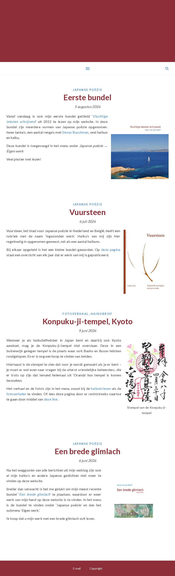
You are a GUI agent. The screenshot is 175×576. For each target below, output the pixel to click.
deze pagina (110, 249)
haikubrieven (101, 388)
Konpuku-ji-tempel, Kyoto (87, 321)
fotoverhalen (16, 394)
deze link (51, 399)
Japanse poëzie (87, 89)
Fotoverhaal (76, 313)
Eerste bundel (87, 97)
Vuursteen (87, 212)
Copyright (96, 568)
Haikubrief (101, 313)
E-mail (77, 568)
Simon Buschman (75, 132)
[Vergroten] (163, 121)
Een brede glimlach (88, 451)
